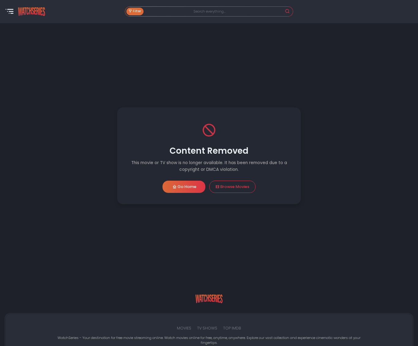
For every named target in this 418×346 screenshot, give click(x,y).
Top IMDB (232, 328)
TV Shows (207, 328)
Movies (184, 328)
